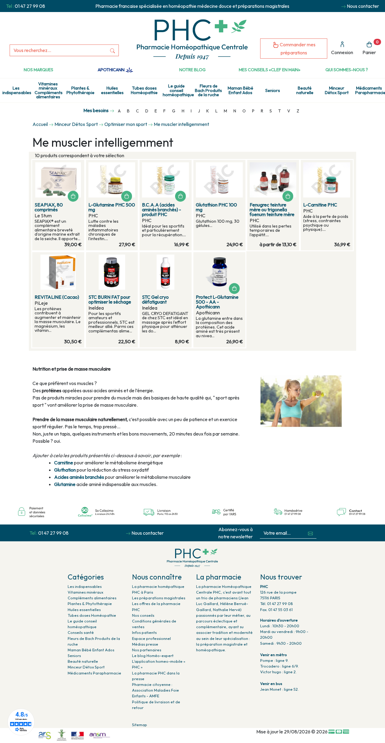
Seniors (272, 90)
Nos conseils (143, 615)
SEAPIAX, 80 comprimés (49, 207)
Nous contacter (363, 6)
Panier (370, 48)
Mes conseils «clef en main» (269, 69)
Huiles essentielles (112, 90)
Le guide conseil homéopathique (177, 90)
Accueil (40, 124)
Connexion (342, 52)
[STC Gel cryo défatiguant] (165, 272)
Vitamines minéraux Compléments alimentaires (49, 90)
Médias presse (145, 644)
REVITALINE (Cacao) (57, 297)
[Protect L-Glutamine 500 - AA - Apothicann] (219, 272)
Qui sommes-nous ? (346, 69)
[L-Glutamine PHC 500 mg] (112, 179)
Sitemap (139, 724)
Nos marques (38, 69)
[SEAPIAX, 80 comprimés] (58, 179)
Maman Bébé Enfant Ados (240, 90)
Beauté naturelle (304, 90)
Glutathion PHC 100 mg (216, 207)
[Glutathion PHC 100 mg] (219, 179)
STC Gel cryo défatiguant (155, 299)
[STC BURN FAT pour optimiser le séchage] (112, 272)
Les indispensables (16, 90)
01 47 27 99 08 (30, 6)
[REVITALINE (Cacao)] (58, 272)
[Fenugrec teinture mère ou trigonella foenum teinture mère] (273, 179)
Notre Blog (192, 69)
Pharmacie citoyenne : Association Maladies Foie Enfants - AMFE (155, 690)
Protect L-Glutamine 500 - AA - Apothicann (217, 302)
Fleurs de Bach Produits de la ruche (208, 90)
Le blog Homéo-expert (153, 655)
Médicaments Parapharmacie (370, 90)
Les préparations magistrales (158, 597)
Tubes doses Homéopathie (144, 90)
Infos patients (144, 632)
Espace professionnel (151, 638)
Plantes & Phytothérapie (80, 90)
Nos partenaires (146, 649)
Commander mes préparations (297, 48)
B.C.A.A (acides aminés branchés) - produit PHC (161, 209)
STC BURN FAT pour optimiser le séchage (109, 299)
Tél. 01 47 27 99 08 (276, 603)
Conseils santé (81, 632)
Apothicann (111, 69)
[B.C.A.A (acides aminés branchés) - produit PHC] (165, 179)
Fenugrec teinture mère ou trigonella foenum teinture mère (272, 209)
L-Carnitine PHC (320, 205)
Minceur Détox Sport (337, 90)
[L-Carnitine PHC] (326, 179)
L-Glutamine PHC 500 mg (111, 207)
